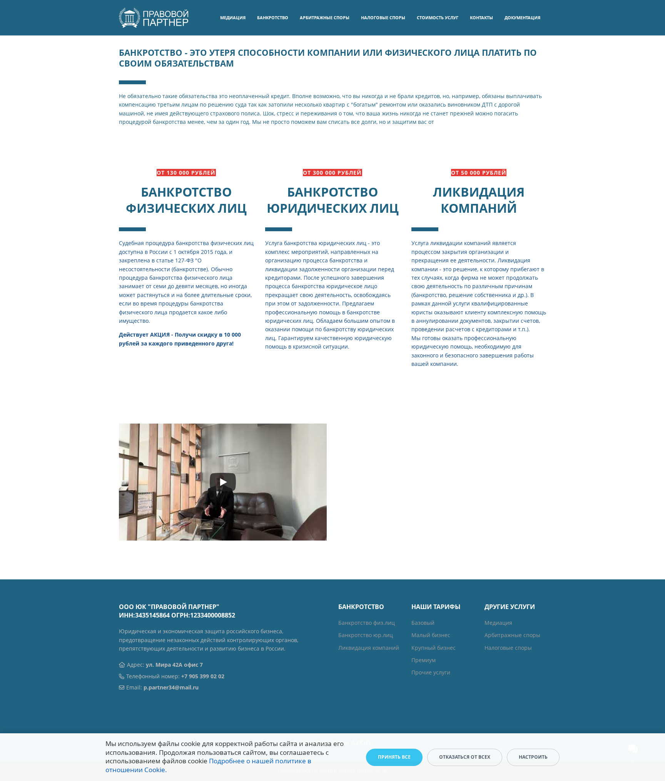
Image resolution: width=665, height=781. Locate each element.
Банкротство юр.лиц (365, 635)
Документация (522, 17)
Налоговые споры (383, 17)
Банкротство (272, 17)
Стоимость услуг (437, 17)
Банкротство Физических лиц (186, 200)
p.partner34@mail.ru (171, 687)
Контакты (481, 17)
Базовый (422, 622)
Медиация (233, 17)
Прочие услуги (430, 672)
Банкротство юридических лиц (333, 200)
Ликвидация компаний (479, 200)
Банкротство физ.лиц (366, 622)
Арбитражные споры (324, 17)
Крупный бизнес (433, 647)
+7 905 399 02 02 (202, 676)
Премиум (423, 660)
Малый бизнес (430, 635)
